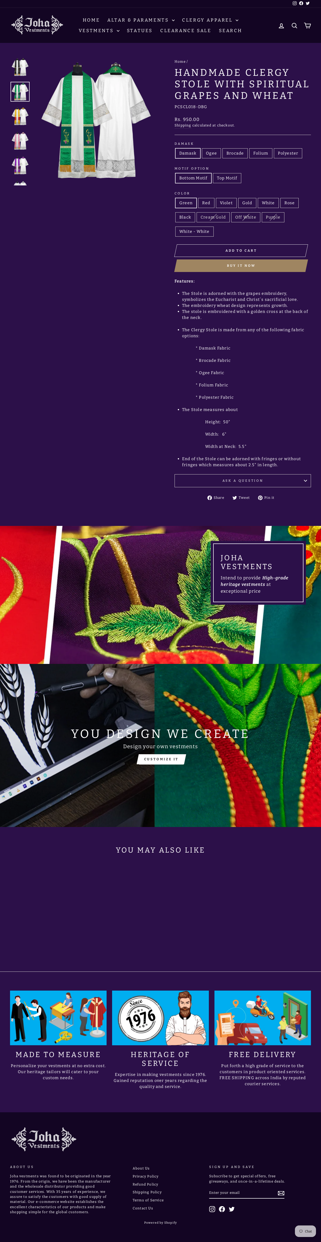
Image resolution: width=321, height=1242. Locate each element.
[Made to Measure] (58, 1018)
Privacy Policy (146, 1176)
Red (206, 202)
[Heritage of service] (160, 1018)
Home (91, 20)
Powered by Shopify (160, 1222)
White (268, 202)
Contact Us (143, 1208)
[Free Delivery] (262, 1018)
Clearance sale (185, 30)
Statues (140, 30)
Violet (226, 202)
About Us (141, 1168)
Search (231, 30)
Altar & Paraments (139, 20)
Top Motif (227, 178)
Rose (289, 202)
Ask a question (242, 480)
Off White (245, 217)
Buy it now (241, 265)
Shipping (183, 125)
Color (182, 193)
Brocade (235, 153)
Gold (247, 202)
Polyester (288, 153)
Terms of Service (148, 1200)
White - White (194, 231)
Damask (184, 144)
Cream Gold (213, 217)
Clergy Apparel (208, 20)
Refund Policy (145, 1184)
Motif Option (192, 168)
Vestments (97, 30)
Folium (260, 153)
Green (186, 202)
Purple (273, 217)
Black (185, 217)
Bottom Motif (193, 178)
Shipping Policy (147, 1192)
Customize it (161, 759)
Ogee (211, 153)
